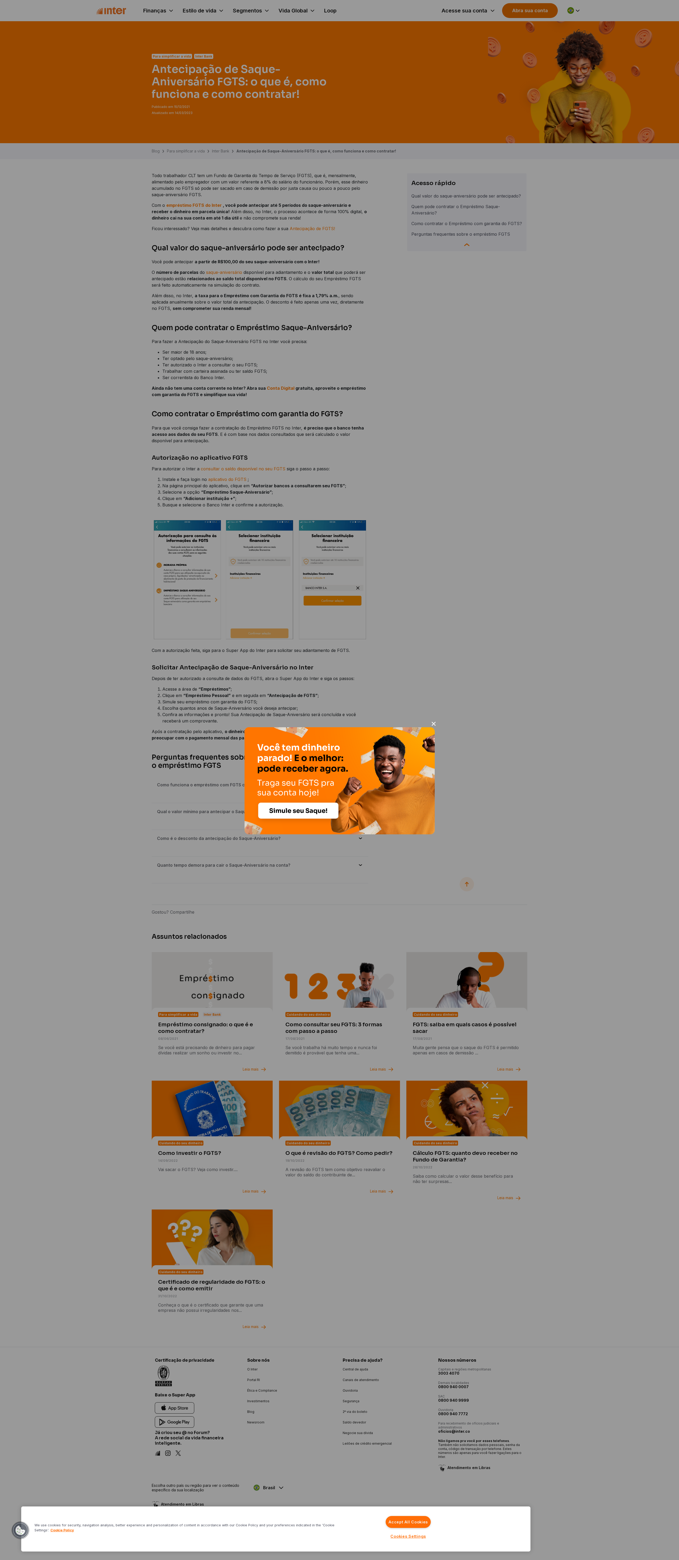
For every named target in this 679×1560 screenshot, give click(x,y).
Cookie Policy (62, 1530)
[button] (20, 1530)
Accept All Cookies (408, 1522)
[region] (275, 1529)
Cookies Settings (408, 1536)
